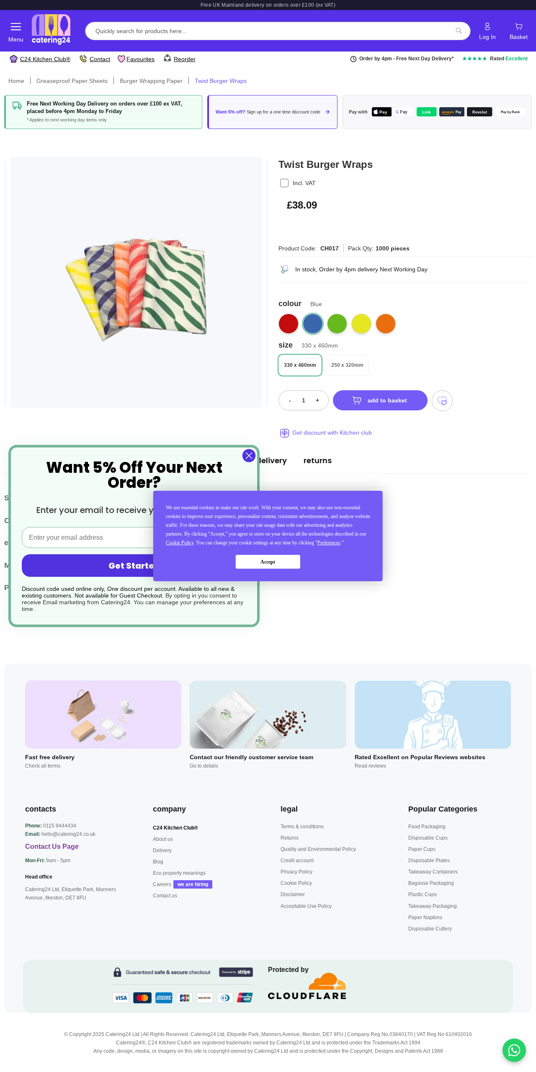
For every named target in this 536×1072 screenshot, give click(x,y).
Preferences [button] (328, 543)
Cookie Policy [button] (179, 543)
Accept (267, 562)
